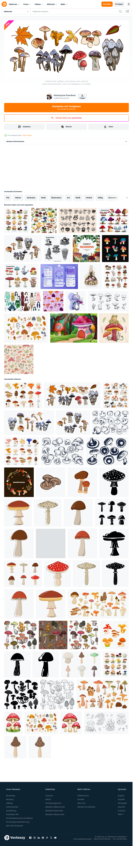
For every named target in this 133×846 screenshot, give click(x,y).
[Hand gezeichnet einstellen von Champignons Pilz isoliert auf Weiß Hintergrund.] (110, 421)
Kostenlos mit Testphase (65, 106)
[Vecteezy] (4, 4)
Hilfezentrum (83, 794)
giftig (100, 196)
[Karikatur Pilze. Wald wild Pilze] (82, 481)
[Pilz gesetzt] (114, 219)
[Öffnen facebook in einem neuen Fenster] (30, 837)
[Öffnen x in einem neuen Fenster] (51, 837)
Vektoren (13, 4)
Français (120, 809)
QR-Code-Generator (14, 824)
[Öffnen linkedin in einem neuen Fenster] (39, 837)
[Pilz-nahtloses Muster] (44, 219)
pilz (7, 196)
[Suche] (118, 11)
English (119, 794)
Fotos (25, 4)
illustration (56, 196)
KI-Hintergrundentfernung (17, 821)
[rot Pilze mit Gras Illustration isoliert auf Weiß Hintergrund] (13, 722)
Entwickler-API (12, 813)
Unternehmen (12, 806)
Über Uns (81, 802)
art (68, 196)
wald (43, 196)
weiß (78, 196)
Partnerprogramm (53, 802)
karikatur (31, 196)
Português (120, 802)
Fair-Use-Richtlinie (118, 838)
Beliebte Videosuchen (54, 813)
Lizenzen (49, 794)
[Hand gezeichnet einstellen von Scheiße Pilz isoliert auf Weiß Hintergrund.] (62, 450)
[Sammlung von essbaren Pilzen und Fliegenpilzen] (16, 219)
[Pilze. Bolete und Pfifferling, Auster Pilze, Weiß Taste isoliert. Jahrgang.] (106, 722)
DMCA (48, 798)
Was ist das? (27, 134)
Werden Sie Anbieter (86, 806)
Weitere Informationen (15, 140)
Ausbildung (11, 809)
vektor (18, 196)
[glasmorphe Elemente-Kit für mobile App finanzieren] (59, 275)
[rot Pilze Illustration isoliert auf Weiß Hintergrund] (71, 722)
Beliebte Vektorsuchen (55, 806)
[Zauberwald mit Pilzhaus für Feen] (73, 327)
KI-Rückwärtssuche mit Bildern (19, 817)
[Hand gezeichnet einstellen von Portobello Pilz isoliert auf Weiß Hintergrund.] (107, 450)
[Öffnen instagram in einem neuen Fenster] (35, 837)
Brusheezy (10, 794)
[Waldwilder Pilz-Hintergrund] (86, 247)
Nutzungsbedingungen (80, 838)
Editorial (50, 4)
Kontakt (80, 798)
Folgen (81, 97)
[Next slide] (123, 197)
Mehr (63, 4)
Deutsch (119, 806)
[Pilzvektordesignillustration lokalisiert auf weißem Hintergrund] (21, 275)
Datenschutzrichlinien (100, 838)
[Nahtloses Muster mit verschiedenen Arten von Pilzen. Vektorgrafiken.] (53, 300)
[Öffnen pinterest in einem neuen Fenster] (43, 837)
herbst (89, 196)
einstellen (112, 196)
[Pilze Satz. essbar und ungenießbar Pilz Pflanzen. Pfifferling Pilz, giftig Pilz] (114, 634)
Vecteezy (9, 798)
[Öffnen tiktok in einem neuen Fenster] (47, 837)
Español (119, 798)
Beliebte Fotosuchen (54, 809)
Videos (38, 4)
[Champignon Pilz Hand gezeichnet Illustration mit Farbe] (50, 481)
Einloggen (117, 4)
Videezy (9, 802)
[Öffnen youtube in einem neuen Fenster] (55, 837)
